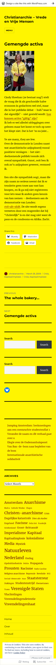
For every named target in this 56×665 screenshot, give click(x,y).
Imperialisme (15, 533)
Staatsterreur (37, 578)
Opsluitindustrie (13, 563)
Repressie (30, 573)
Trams (7, 589)
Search (8, 338)
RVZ (48, 574)
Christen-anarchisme (23, 513)
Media (9, 544)
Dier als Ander (39, 518)
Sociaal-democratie (12, 579)
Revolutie (41, 573)
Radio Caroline (40, 569)
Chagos (29, 508)
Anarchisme (35, 502)
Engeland (9, 523)
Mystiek (20, 544)
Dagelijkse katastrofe (17, 518)
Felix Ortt (33, 523)
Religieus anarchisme (14, 573)
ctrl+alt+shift (12, 206)
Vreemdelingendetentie (20, 599)
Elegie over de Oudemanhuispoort (27, 442)
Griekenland (10, 528)
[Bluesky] (7, 390)
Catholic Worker (18, 508)
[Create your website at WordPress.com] (28, 3)
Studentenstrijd (25, 583)
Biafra (7, 508)
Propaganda (36, 563)
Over (7, 626)
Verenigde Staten (27, 588)
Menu (9, 30)
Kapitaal (34, 533)
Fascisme (21, 523)
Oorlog (29, 558)
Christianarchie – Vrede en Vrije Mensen (25, 19)
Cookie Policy (19, 653)
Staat (24, 579)
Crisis (46, 273)
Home (8, 619)
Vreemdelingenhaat (19, 604)
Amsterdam (13, 503)
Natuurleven (17, 550)
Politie (26, 563)
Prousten (11, 568)
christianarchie (16, 273)
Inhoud (8, 633)
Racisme (27, 568)
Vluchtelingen (13, 594)
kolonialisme (35, 538)
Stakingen (9, 583)
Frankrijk (42, 523)
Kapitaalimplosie (12, 277)
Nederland (14, 557)
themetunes (42, 583)
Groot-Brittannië (27, 527)
